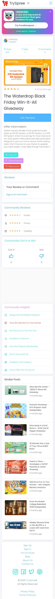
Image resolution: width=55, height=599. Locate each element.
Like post (12, 155)
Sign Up (28, 545)
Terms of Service (27, 595)
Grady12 (12, 42)
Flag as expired (15, 160)
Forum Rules (27, 553)
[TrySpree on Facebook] (24, 573)
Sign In (27, 549)
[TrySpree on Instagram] (16, 573)
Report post (13, 166)
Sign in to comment (16, 194)
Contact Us (27, 564)
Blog (27, 556)
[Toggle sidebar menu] (50, 3)
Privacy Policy (27, 591)
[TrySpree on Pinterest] (39, 573)
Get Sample (27, 117)
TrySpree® (31, 580)
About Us (27, 560)
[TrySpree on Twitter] (32, 573)
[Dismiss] (50, 12)
